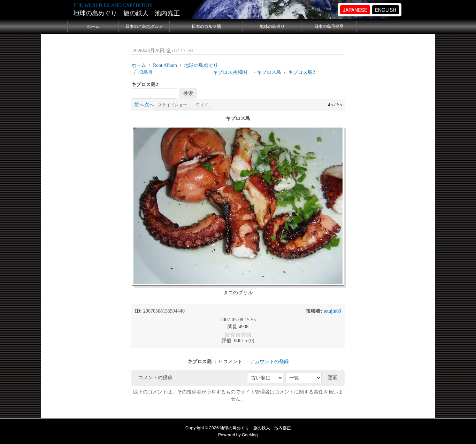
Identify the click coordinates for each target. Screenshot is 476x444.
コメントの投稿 (155, 377)
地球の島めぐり (201, 65)
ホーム (93, 26)
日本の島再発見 (329, 26)
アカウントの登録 (269, 361)
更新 (333, 377)
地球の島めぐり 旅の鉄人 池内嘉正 (126, 13)
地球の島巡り (272, 26)
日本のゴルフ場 (206, 26)
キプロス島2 (301, 72)
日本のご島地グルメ (144, 26)
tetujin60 (332, 311)
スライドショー (172, 104)
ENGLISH (385, 9)
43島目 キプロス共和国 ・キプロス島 (209, 72)
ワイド (202, 104)
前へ (139, 104)
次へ (149, 104)
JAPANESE (355, 9)
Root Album (165, 65)
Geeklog (250, 434)
